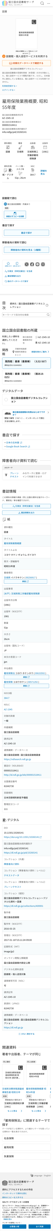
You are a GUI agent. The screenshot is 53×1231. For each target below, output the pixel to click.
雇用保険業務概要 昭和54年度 (36, 1090)
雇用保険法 (9, 673)
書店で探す (26, 232)
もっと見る (12, 1110)
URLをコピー (17, 266)
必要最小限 (14, 1226)
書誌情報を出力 (14, 276)
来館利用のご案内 (39, 351)
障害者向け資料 (11, 864)
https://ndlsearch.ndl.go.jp (17, 759)
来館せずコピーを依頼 (15, 216)
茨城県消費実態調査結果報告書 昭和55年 (13, 1090)
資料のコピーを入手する (12, 1197)
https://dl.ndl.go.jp (13, 1027)
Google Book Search (17, 446)
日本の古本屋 (13, 442)
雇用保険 (8, 681)
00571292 (33, 681)
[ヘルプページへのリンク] (29, 53)
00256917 (31, 577)
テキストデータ (11, 875)
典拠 (24, 581)
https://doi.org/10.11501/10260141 (21, 837)
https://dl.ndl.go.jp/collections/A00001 (23, 905)
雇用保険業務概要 (12, 543)
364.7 (6, 697)
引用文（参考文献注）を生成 (19, 271)
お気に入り (8, 266)
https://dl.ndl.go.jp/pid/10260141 (21, 852)
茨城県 (7, 577)
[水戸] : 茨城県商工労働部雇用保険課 (22, 593)
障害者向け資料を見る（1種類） (26, 249)
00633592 (40, 673)
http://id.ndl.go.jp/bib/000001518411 (22, 774)
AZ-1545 (8, 709)
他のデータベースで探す (17, 281)
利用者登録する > (9, 86)
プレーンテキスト (14, 474)
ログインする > (8, 90)
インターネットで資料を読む (14, 1193)
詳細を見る (43, 172)
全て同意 (39, 1226)
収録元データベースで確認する (28, 63)
